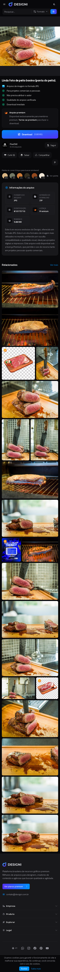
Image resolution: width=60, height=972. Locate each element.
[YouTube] (47, 948)
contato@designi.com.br (17, 894)
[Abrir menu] (4, 4)
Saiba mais (36, 968)
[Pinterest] (41, 948)
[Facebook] (35, 948)
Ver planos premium (13, 886)
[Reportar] (55, 162)
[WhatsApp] (22, 948)
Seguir (53, 145)
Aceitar (24, 968)
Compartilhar (44, 155)
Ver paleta (54, 176)
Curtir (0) (11, 155)
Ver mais (54, 264)
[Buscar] (53, 11)
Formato (41, 11)
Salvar (26, 155)
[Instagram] (29, 948)
